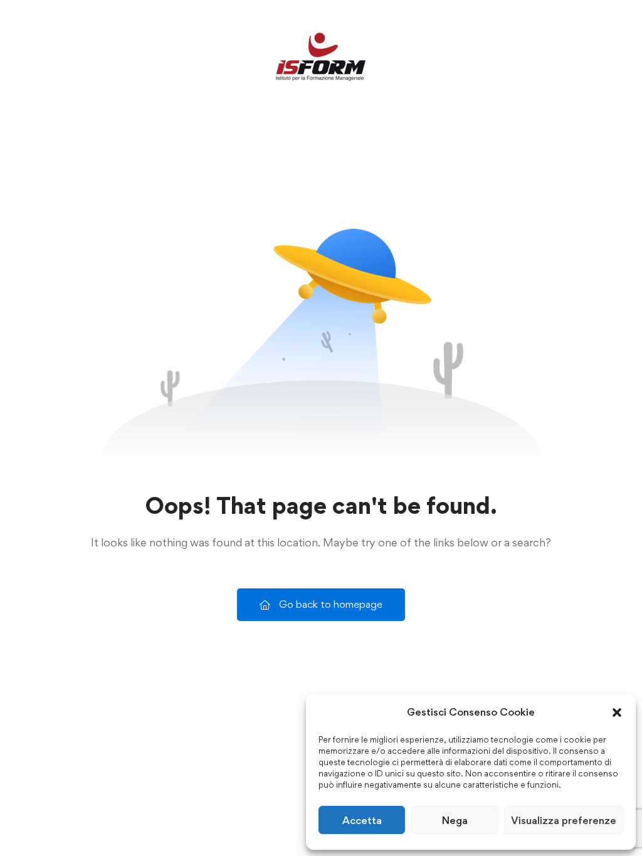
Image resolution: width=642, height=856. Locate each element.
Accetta (362, 820)
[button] (617, 712)
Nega (455, 820)
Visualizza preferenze (563, 820)
